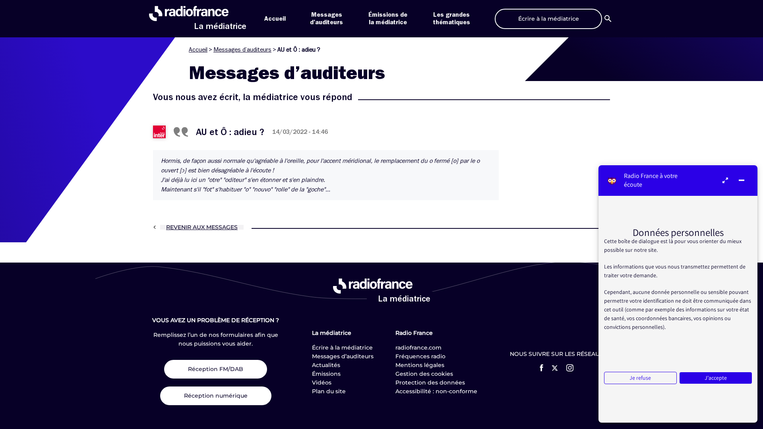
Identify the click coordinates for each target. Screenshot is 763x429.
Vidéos (321, 382)
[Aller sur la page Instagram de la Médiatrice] (569, 367)
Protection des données (430, 382)
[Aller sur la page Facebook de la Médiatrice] (541, 367)
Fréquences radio (420, 356)
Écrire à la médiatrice (342, 347)
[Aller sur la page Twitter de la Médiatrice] (554, 368)
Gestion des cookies (424, 373)
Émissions (326, 373)
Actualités (326, 365)
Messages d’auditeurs (242, 49)
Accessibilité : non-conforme (436, 391)
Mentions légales (419, 365)
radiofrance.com (418, 347)
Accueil (275, 18)
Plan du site (329, 391)
